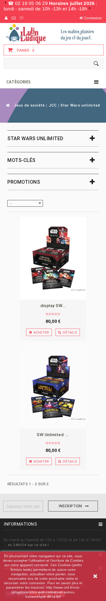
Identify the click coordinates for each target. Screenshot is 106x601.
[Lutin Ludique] (53, 33)
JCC (53, 105)
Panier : (25, 50)
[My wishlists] (22, 18)
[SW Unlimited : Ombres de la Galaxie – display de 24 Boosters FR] (53, 387)
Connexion (93, 18)
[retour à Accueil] (7, 105)
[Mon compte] (6, 18)
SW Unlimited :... (53, 434)
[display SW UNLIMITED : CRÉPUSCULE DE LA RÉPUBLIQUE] (53, 258)
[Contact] (14, 18)
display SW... (53, 305)
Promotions (23, 182)
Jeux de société (29, 105)
